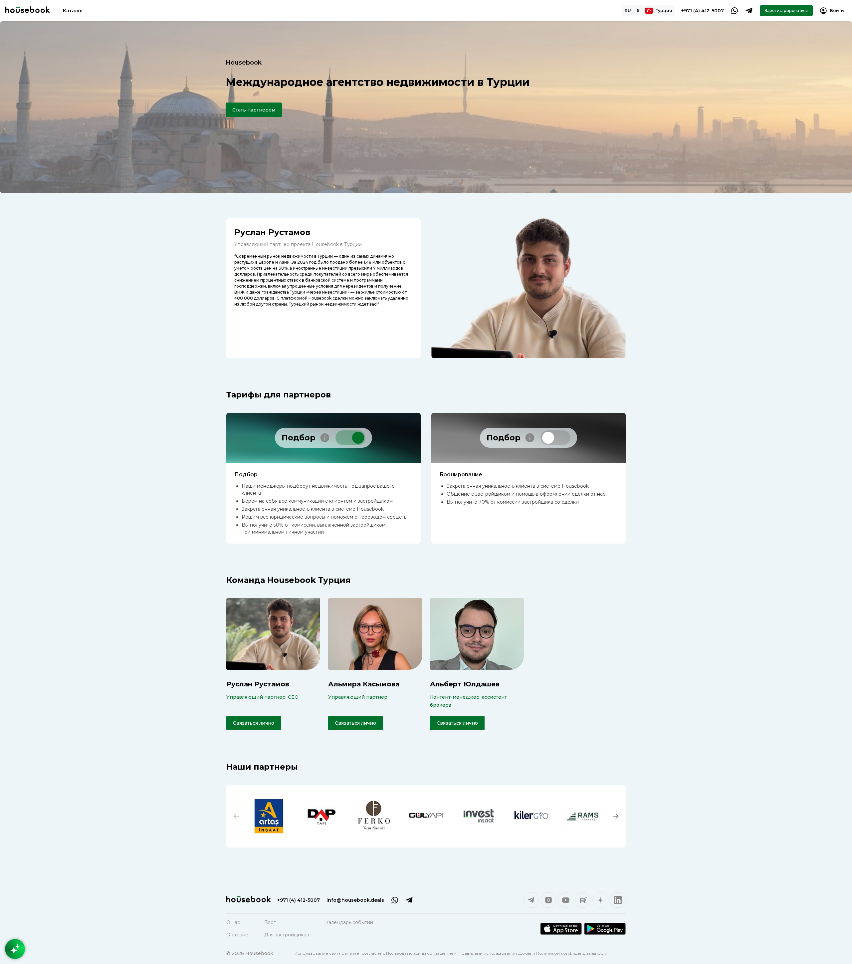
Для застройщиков (286, 935)
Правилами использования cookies (495, 953)
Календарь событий (349, 922)
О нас (233, 922)
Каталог (73, 11)
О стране (237, 935)
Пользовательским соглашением (421, 953)
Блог (270, 922)
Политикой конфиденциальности (571, 953)
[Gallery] (426, 816)
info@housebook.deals (355, 900)
